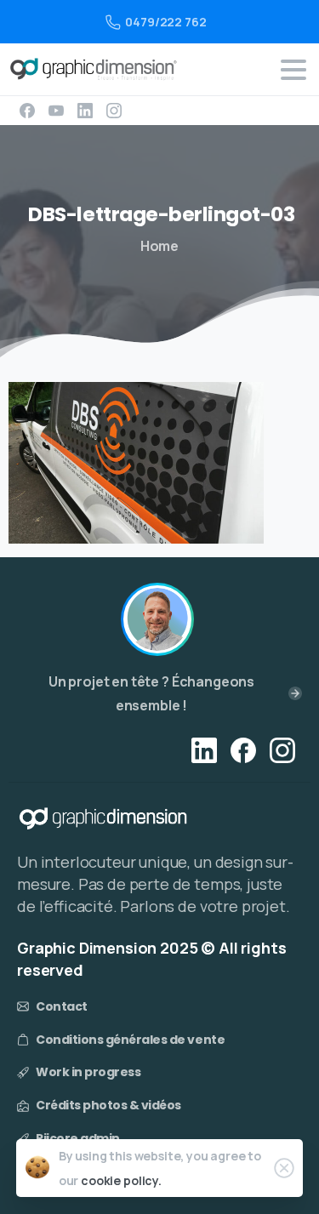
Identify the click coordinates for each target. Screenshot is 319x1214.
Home (159, 246)
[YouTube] (56, 110)
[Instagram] (114, 110)
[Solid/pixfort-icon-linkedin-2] (204, 749)
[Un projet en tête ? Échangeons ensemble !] (157, 619)
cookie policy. (121, 1180)
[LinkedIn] (85, 110)
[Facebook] (27, 110)
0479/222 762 (165, 22)
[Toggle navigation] (293, 69)
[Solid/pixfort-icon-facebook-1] (243, 749)
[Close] (284, 1168)
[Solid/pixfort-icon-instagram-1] (282, 749)
